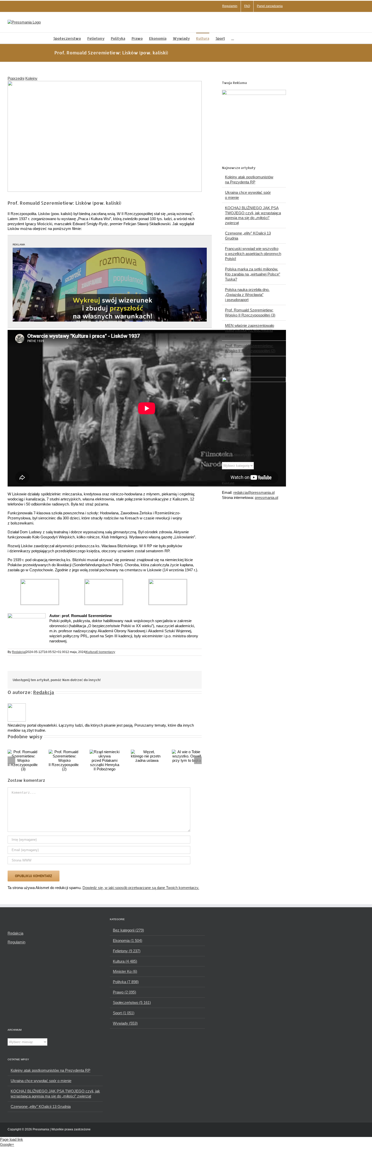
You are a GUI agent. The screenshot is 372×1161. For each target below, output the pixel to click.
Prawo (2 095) (124, 992)
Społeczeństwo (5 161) (132, 1002)
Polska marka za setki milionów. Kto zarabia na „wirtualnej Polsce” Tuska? (252, 274)
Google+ (7, 1144)
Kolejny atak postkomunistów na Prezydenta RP (50, 1070)
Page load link (11, 1139)
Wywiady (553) (125, 1023)
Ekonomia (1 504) (127, 940)
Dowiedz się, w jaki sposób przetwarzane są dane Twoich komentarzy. (140, 887)
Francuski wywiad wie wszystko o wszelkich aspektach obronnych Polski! (253, 253)
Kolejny (31, 78)
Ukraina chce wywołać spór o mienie (41, 1081)
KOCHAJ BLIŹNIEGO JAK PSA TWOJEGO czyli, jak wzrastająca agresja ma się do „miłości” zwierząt (55, 1093)
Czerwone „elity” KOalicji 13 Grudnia (41, 1106)
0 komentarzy (106, 652)
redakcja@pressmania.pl (254, 492)
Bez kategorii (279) (128, 930)
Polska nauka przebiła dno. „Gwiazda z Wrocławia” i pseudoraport (247, 294)
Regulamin (16, 942)
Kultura (91, 652)
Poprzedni (16, 78)
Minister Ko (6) (125, 971)
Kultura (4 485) (125, 961)
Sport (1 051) (123, 1013)
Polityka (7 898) (126, 982)
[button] (232, 38)
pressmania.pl (266, 497)
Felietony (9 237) (126, 951)
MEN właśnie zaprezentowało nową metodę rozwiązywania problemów (249, 330)
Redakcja (18, 652)
